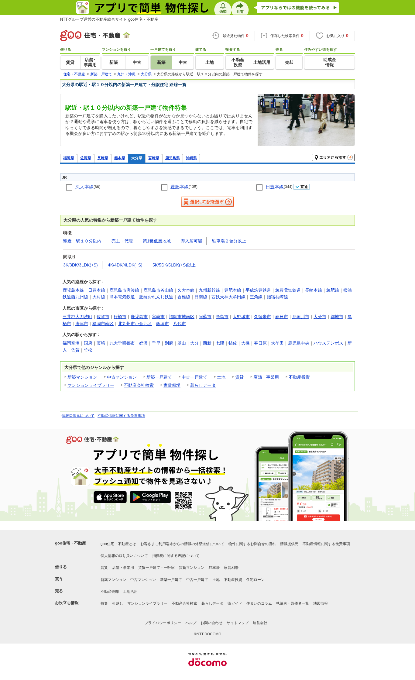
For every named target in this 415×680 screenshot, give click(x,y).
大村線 (98, 296)
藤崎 (101, 343)
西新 (207, 343)
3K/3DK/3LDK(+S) (80, 265)
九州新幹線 (209, 290)
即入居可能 (191, 241)
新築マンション (82, 377)
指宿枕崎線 (277, 296)
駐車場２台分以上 (229, 241)
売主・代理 (122, 241)
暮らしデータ (203, 385)
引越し (117, 603)
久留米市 (262, 316)
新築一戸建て (159, 377)
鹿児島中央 (298, 343)
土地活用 (130, 591)
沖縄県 (191, 158)
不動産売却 (110, 591)
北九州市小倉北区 (135, 323)
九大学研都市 (122, 343)
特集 (104, 603)
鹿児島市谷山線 (158, 290)
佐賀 (75, 350)
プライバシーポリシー (163, 623)
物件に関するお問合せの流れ (252, 544)
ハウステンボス (328, 343)
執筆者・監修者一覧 (292, 603)
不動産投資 (299, 377)
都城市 (337, 316)
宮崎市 (158, 316)
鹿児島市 (139, 316)
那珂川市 (300, 316)
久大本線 (84, 186)
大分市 (320, 316)
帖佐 (232, 343)
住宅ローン (255, 580)
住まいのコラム (259, 603)
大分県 (136, 158)
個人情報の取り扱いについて (124, 556)
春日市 (281, 316)
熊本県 (119, 158)
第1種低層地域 (157, 241)
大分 (194, 343)
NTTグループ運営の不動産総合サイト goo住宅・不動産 (109, 19)
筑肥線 (332, 290)
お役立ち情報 (67, 602)
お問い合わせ (211, 623)
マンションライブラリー (90, 385)
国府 (88, 343)
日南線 (200, 296)
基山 (181, 343)
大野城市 (241, 316)
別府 (169, 343)
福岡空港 (71, 343)
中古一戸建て (194, 377)
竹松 (88, 350)
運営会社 (260, 623)
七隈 (220, 343)
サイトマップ (238, 623)
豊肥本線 (179, 186)
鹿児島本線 (73, 290)
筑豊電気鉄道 (288, 290)
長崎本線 (313, 290)
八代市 (179, 323)
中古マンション (122, 377)
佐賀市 (103, 316)
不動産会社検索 (139, 385)
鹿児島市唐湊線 (124, 290)
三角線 (256, 296)
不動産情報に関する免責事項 (121, 416)
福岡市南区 (103, 323)
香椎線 (183, 296)
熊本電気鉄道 (122, 296)
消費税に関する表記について (176, 556)
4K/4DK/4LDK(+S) (125, 265)
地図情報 (320, 603)
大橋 (245, 343)
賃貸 (239, 377)
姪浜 (143, 343)
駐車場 (214, 567)
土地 (221, 377)
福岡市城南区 (181, 316)
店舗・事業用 (266, 377)
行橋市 (120, 316)
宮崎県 (153, 158)
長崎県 (102, 158)
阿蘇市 (205, 316)
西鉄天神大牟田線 (228, 296)
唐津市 (81, 323)
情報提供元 (289, 544)
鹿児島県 (172, 158)
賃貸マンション (191, 567)
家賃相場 (171, 385)
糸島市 (222, 316)
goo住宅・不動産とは (118, 544)
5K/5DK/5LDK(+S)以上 (174, 265)
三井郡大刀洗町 (77, 316)
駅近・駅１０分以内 (82, 241)
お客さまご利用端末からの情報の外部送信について (182, 544)
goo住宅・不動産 (70, 543)
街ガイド (235, 603)
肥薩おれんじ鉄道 (156, 296)
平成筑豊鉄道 (258, 290)
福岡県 (68, 158)
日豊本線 (275, 186)
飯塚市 (162, 323)
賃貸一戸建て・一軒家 (156, 567)
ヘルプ (190, 623)
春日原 (260, 343)
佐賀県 (85, 158)
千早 (156, 343)
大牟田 (277, 343)
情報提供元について (78, 416)
